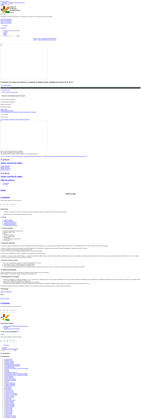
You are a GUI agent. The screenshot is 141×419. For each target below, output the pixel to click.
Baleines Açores (9, 360)
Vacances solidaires (9, 406)
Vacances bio (8, 398)
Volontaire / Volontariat (10, 415)
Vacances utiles (8, 409)
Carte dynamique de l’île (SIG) (8, 119)
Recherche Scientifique (10, 379)
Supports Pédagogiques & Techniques (9, 112)
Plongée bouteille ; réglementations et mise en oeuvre (16, 326)
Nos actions (3, 28)
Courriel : (6, 19)
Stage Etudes (8, 386)
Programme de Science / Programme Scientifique (16, 375)
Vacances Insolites (9, 401)
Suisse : (6, 21)
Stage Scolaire (8, 389)
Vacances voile (8, 411)
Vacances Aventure (9, 397)
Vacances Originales (10, 405)
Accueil (5, 25)
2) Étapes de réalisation (9, 221)
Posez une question (5, 298)
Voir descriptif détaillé (6, 85)
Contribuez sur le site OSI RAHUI (16, 2)
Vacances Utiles (9, 410)
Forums (5, 33)
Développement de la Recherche (12, 365)
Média (5, 34)
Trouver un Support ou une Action (11, 30)
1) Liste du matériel (8, 220)
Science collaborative (10, 383)
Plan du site (6, 345)
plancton (7, 371)
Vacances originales (9, 404)
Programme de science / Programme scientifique (16, 373)
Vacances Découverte (10, 400)
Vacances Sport (8, 408)
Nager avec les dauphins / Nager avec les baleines (16, 368)
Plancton (7, 369)
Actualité (6, 31)
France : (6, 20)
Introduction (6, 183)
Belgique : (6, 23)
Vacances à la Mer (9, 392)
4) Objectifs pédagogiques (10, 224)
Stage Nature (8, 388)
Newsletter (4, 2)
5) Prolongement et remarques (10, 225)
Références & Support (17, 156)
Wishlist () (3, 4)
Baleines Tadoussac (9, 361)
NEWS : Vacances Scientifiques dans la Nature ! (44, 39)
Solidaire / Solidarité (10, 385)
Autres (2, 109)
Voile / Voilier (8, 414)
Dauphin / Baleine (9, 363)
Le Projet (6, 184)
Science (7, 381)
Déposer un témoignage (6, 291)
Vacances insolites (9, 402)
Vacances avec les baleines (11, 394)
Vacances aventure (9, 396)
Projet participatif (9, 377)
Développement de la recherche (12, 364)
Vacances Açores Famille (11, 393)
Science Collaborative (10, 384)
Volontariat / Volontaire (10, 417)
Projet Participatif (9, 376)
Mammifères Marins (10, 367)
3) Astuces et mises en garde (10, 222)
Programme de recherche (11, 372)
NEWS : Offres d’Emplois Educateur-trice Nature (44, 38)
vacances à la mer (9, 390)
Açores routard (8, 359)
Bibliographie (4, 110)
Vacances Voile (8, 413)
